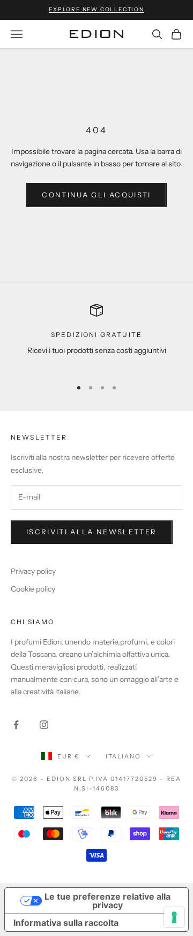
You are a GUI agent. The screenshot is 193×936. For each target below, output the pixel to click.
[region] (96, 337)
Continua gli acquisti (96, 194)
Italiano (124, 756)
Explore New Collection (96, 9)
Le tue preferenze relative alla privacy (107, 900)
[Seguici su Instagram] (44, 724)
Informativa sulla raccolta (65, 922)
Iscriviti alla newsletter (91, 531)
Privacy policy (33, 571)
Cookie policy (33, 589)
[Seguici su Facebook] (16, 724)
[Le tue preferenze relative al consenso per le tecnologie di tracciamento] (174, 917)
